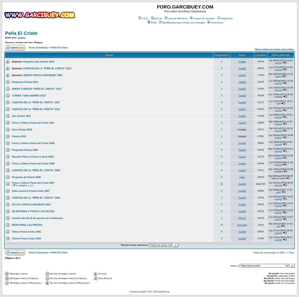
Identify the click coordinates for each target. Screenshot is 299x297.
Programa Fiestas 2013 (25, 82)
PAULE (242, 218)
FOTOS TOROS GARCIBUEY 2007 (31, 204)
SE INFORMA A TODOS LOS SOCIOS (33, 211)
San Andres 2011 (21, 116)
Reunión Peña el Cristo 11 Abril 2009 (32, 156)
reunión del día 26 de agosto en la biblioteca (37, 218)
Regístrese (227, 18)
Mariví (278, 76)
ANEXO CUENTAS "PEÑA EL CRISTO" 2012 (36, 88)
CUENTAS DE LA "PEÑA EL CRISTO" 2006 (36, 197)
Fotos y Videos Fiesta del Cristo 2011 (33, 122)
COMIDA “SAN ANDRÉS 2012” (29, 95)
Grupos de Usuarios (204, 18)
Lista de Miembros (177, 18)
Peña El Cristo (21, 33)
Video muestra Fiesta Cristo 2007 (31, 191)
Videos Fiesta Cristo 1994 (26, 238)
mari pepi (242, 225)
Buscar (158, 18)
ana (278, 226)
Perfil (153, 22)
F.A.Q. (145, 18)
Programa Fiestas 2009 (25, 150)
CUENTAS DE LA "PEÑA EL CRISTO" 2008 (36, 170)
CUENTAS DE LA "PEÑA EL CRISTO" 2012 (36, 109)
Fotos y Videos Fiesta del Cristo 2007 (33, 182)
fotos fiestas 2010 (22, 129)
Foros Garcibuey (38, 47)
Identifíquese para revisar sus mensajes (183, 22)
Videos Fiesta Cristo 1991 (26, 231)
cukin (242, 177)
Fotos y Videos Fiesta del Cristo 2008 (33, 163)
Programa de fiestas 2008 (26, 177)
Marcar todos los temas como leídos (274, 49)
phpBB (143, 291)
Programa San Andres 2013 (38, 61)
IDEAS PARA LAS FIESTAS (27, 225)
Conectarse (217, 22)
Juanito (22, 37)
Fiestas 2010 (19, 136)
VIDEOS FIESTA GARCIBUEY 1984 (42, 75)
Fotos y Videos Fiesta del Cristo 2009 (33, 143)
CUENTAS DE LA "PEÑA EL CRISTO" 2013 (47, 68)
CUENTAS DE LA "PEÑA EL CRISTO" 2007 (36, 102)
